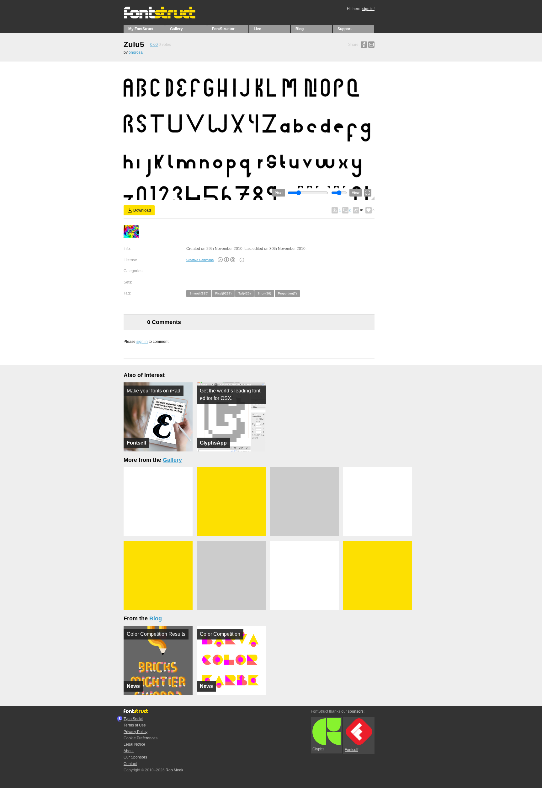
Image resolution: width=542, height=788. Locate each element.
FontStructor (223, 29)
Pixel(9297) (223, 293)
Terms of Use (135, 725)
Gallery (176, 29)
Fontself (351, 750)
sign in (142, 341)
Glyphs (318, 749)
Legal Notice (134, 744)
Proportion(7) (287, 293)
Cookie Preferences (140, 738)
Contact (130, 764)
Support (344, 29)
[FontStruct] (166, 17)
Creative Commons (200, 260)
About (129, 751)
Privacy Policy (135, 732)
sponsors (356, 711)
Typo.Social (133, 719)
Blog (299, 29)
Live (257, 29)
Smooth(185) (198, 293)
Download (142, 210)
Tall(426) (244, 293)
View (355, 192)
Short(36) (264, 293)
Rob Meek (174, 770)
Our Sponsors (135, 757)
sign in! (368, 9)
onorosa (136, 52)
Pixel (279, 192)
